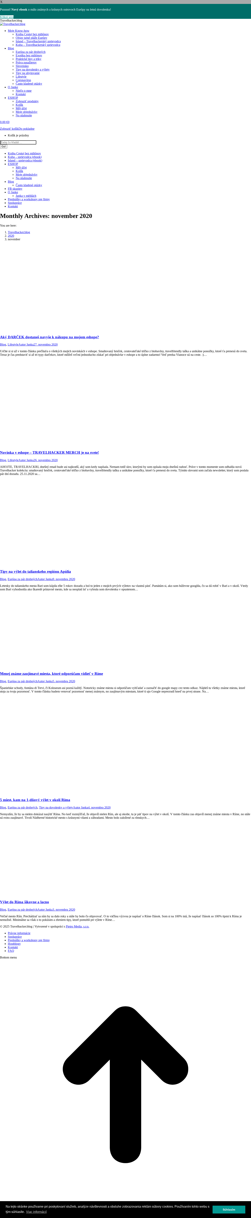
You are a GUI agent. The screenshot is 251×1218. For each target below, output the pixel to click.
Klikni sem (7, 17)
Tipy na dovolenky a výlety (56, 807)
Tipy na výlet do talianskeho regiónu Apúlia (35, 571)
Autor (26, 344)
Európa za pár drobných (22, 579)
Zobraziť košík (9, 128)
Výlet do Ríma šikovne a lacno (24, 902)
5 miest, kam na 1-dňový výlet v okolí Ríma (35, 800)
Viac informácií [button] (36, 1211)
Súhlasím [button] (229, 1209)
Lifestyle (13, 344)
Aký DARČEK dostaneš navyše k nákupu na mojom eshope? (49, 337)
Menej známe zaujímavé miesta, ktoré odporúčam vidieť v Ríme (51, 674)
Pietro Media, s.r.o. (77, 926)
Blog (3, 344)
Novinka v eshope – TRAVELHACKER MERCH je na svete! (49, 452)
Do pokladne (26, 128)
